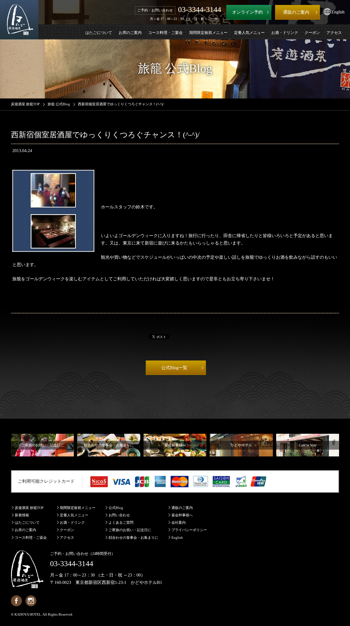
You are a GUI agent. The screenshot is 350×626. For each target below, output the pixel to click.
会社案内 (178, 522)
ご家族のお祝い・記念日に (130, 530)
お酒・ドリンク (72, 522)
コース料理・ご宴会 (31, 537)
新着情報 (22, 515)
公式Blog (116, 508)
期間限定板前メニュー (77, 508)
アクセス (67, 537)
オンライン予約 (247, 12)
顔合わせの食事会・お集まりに (133, 537)
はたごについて (27, 522)
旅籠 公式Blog (59, 104)
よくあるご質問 (121, 522)
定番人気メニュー (74, 515)
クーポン (67, 530)
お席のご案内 (25, 530)
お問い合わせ (119, 515)
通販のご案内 (182, 508)
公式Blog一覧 (174, 367)
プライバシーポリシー (189, 530)
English (177, 537)
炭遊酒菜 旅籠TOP (25, 104)
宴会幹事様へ (182, 515)
